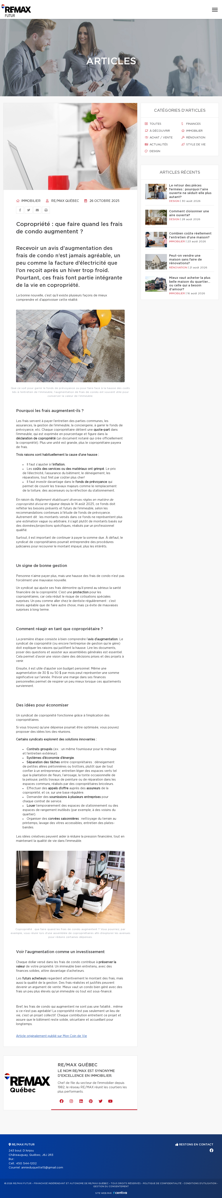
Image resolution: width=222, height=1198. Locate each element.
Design (154, 151)
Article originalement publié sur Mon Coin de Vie (51, 1036)
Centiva (120, 1192)
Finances (193, 124)
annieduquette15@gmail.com (42, 1167)
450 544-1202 (26, 1163)
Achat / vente (161, 137)
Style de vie (195, 144)
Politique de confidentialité (162, 1183)
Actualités (158, 144)
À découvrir (159, 131)
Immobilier (30, 201)
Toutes (155, 124)
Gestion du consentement (111, 1186)
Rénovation (195, 137)
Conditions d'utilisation (200, 1183)
